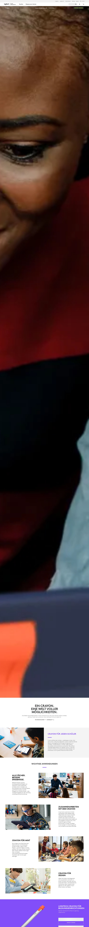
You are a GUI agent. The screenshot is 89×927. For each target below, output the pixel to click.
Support (77, 1)
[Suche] (72, 4)
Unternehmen (68, 1)
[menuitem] (41, 8)
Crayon (7, 8)
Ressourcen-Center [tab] (31, 4)
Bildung (73, 1)
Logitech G (62, 1)
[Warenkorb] (83, 4)
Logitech (56, 1)
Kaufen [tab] (21, 4)
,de (83, 1)
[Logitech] (11, 4)
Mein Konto (79, 4)
